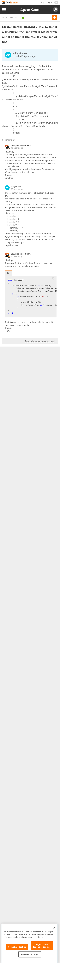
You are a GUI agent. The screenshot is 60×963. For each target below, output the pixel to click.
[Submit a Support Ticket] (54, 17)
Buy (42, 2)
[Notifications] (56, 2)
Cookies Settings (29, 954)
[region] (29, 943)
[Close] (54, 928)
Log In (49, 2)
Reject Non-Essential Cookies (42, 945)
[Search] (55, 9)
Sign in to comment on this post (40, 341)
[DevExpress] (10, 3)
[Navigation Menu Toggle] (4, 9)
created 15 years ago (25, 56)
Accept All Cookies (17, 947)
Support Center (30, 9)
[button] (53, 278)
